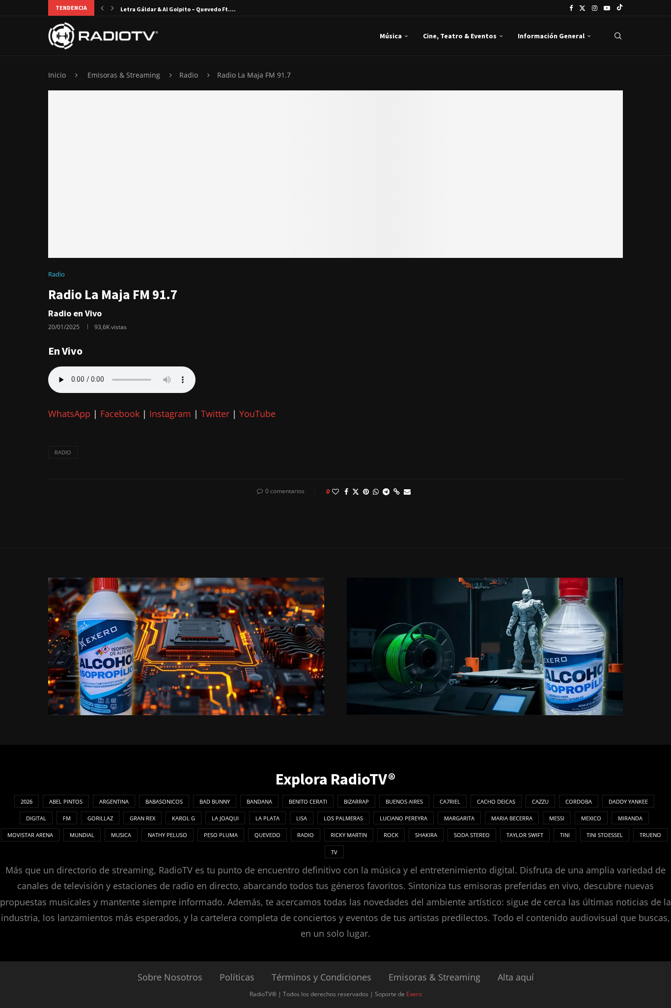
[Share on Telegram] (386, 491)
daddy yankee (628, 801)
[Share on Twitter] (355, 491)
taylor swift (524, 835)
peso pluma (221, 835)
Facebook (120, 414)
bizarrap (356, 801)
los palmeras (343, 818)
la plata (267, 818)
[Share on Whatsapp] (376, 491)
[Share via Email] (407, 491)
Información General (551, 35)
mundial (82, 835)
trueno (650, 835)
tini (565, 835)
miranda (630, 818)
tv (334, 852)
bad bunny (214, 801)
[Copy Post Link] (396, 491)
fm (67, 818)
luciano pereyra (403, 818)
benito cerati (308, 801)
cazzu (540, 801)
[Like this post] (335, 491)
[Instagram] (594, 8)
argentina (114, 801)
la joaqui (225, 818)
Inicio (57, 75)
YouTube (257, 414)
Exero (414, 994)
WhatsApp (69, 414)
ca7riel (450, 801)
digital (36, 818)
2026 (26, 801)
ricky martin (349, 835)
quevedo (267, 835)
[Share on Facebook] (346, 491)
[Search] (618, 36)
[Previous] (102, 8)
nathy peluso (167, 835)
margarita (459, 818)
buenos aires (404, 801)
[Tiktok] (619, 8)
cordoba (578, 801)
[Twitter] (582, 8)
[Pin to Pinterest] (366, 491)
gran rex (142, 818)
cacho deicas (496, 801)
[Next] (112, 8)
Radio (188, 75)
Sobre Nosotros (170, 977)
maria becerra (511, 818)
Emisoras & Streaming (123, 75)
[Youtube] (607, 8)
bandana (259, 801)
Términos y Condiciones (321, 977)
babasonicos (164, 801)
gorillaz (100, 818)
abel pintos (66, 801)
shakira (426, 835)
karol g (183, 818)
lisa (301, 818)
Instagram (170, 414)
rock (391, 835)
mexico (591, 818)
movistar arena (30, 835)
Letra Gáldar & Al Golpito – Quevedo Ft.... (178, 9)
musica (121, 835)
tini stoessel (605, 835)
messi (556, 818)
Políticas (237, 977)
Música (391, 35)
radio (63, 452)
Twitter (215, 414)
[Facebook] (571, 8)
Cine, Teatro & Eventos (460, 35)
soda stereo (472, 835)
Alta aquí (516, 977)
